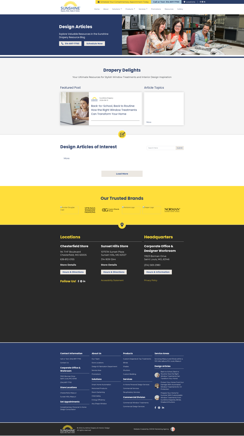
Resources (169, 9)
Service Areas (162, 353)
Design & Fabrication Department (104, 366)
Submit (180, 148)
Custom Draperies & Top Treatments (137, 359)
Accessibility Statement (112, 280)
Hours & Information (158, 272)
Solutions (97, 379)
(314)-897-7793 (66, 382)
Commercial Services (131, 388)
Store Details (68, 264)
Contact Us (64, 363)
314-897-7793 (71, 43)
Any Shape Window (99, 404)
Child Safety (96, 396)
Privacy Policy (150, 280)
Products (128, 353)
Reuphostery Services (131, 392)
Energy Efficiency (98, 400)
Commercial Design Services (133, 406)
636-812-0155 (67, 259)
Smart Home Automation (101, 385)
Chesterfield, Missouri (68, 393)
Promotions (156, 9)
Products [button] (130, 9)
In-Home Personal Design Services (136, 385)
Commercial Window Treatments (135, 403)
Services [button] (142, 9)
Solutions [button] (116, 9)
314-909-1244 (108, 259)
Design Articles (163, 366)
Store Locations (68, 387)
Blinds (125, 363)
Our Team (96, 359)
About (105, 9)
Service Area (96, 370)
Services (127, 379)
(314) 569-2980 (152, 265)
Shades (126, 366)
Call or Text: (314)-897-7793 (70, 359)
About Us (96, 353)
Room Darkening (98, 392)
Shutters (126, 370)
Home (97, 9)
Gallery (180, 9)
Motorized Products (99, 388)
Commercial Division (134, 397)
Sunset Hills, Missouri (68, 397)
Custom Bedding (129, 374)
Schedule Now (94, 43)
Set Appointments (70, 401)
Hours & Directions (73, 272)
